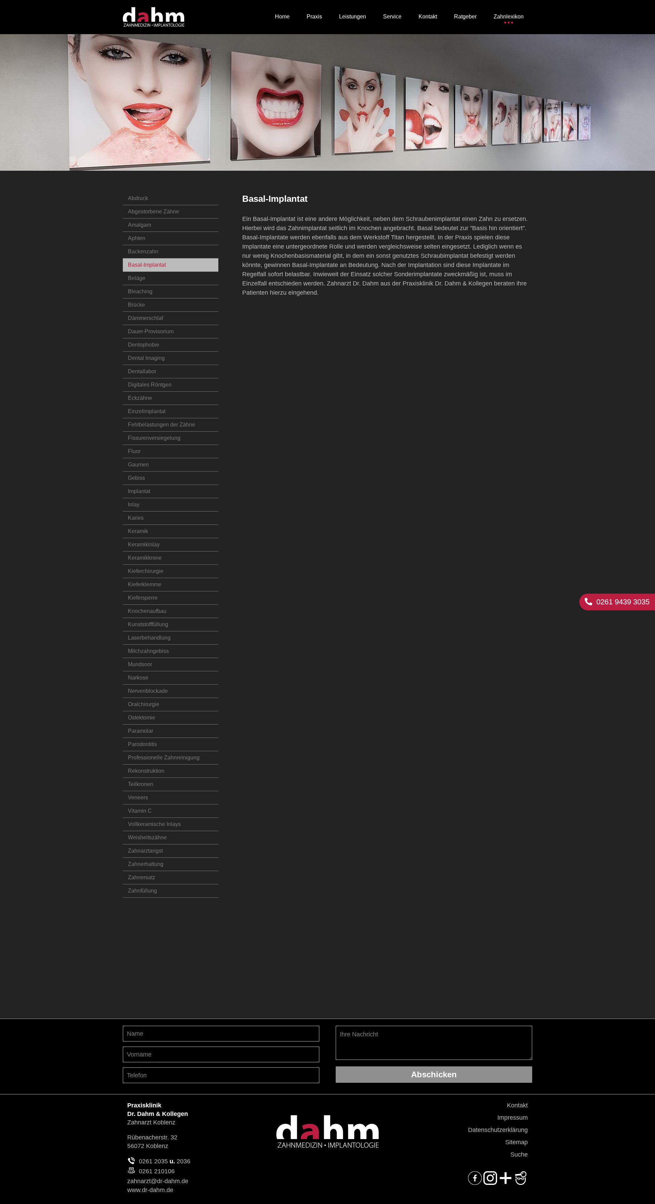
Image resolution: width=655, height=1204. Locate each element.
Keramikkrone (145, 558)
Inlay (134, 504)
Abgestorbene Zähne (153, 211)
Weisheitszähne (147, 837)
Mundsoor (140, 664)
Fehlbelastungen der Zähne (161, 425)
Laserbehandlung (149, 638)
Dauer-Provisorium (151, 331)
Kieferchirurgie (145, 571)
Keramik (138, 531)
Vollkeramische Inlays (154, 824)
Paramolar (140, 731)
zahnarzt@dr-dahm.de (157, 1181)
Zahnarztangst (145, 851)
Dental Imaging (146, 358)
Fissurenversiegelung (154, 438)
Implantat (139, 491)
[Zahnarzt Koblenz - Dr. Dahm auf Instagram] (490, 1182)
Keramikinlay (144, 544)
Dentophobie (143, 345)
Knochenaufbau (147, 611)
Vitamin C (140, 811)
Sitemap (516, 1142)
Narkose (138, 678)
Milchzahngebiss (148, 651)
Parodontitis (142, 744)
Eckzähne (140, 398)
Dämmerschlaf (145, 318)
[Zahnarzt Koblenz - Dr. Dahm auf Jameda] (521, 1182)
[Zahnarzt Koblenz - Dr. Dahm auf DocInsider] (505, 1182)
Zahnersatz (141, 877)
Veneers (138, 797)
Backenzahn (143, 251)
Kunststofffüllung (148, 624)
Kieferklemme (144, 584)
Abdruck (138, 198)
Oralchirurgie (143, 704)
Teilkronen (140, 784)
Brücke (136, 305)
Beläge (136, 278)
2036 (183, 1161)
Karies (136, 518)
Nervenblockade (148, 691)
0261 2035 (153, 1161)
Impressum (512, 1117)
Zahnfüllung (142, 891)
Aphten (136, 238)
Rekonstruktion (146, 771)
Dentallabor (142, 371)
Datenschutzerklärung (498, 1129)
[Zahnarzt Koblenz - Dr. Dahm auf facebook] (475, 1182)
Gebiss (136, 478)
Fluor (134, 451)
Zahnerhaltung (145, 864)
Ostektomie (141, 717)
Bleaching (140, 291)
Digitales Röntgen (150, 385)
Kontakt (517, 1105)
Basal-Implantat (147, 265)
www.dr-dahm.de (150, 1190)
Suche (519, 1154)
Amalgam (139, 225)
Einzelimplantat (146, 411)
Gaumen (138, 464)
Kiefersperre (143, 598)
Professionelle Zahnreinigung (164, 757)
